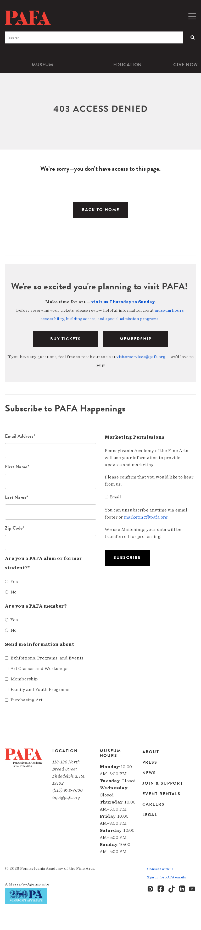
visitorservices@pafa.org (140, 357)
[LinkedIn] (182, 889)
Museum (42, 64)
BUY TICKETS (65, 339)
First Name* (17, 466)
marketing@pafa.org (146, 517)
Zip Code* (15, 527)
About (150, 752)
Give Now (185, 64)
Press (149, 762)
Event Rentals (161, 794)
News (149, 773)
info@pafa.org (66, 797)
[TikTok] (171, 889)
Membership (136, 339)
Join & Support (162, 783)
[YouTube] (192, 889)
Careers (153, 804)
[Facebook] (161, 889)
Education (127, 64)
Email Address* (20, 435)
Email (115, 496)
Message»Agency (25, 884)
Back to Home (100, 210)
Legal (149, 815)
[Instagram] (150, 889)
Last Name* (17, 497)
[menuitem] (42, 64)
